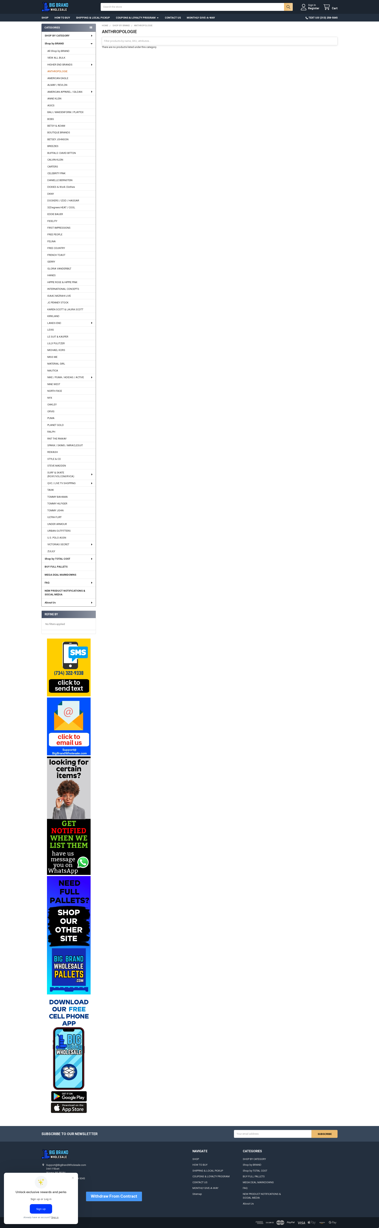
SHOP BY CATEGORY (57, 35)
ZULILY (51, 551)
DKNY (50, 193)
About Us (50, 602)
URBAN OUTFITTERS (59, 530)
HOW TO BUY (62, 17)
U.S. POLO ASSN (56, 537)
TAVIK (50, 489)
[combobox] (197, 7)
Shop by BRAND (54, 43)
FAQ (47, 582)
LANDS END (54, 323)
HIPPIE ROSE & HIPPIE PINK (62, 282)
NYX (49, 397)
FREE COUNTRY (56, 248)
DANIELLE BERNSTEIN (59, 180)
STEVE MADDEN (56, 465)
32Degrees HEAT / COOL (61, 207)
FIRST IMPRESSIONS (58, 227)
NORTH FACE (54, 390)
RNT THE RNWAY (57, 438)
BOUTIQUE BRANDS (58, 132)
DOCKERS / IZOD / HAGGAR (63, 200)
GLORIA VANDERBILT (59, 268)
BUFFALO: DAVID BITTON (61, 153)
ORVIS (50, 411)
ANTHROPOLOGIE (57, 71)
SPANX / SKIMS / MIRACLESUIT (65, 445)
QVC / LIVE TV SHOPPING (61, 483)
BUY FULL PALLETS (56, 566)
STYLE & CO (54, 458)
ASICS (50, 105)
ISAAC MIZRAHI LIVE (59, 295)
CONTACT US (173, 17)
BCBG (50, 119)
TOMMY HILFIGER (57, 503)
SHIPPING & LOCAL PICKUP (93, 17)
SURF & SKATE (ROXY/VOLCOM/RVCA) (60, 474)
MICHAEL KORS (56, 350)
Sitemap (197, 1193)
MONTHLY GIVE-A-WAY (201, 17)
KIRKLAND (53, 316)
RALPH (51, 431)
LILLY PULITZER (56, 343)
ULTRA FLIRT (54, 517)
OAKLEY (52, 404)
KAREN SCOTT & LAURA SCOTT (65, 309)
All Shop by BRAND (58, 51)
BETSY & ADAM (56, 125)
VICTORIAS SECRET (58, 544)
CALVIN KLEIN (55, 159)
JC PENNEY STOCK (57, 302)
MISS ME (52, 356)
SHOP (45, 17)
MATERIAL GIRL (56, 363)
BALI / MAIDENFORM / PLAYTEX (65, 112)
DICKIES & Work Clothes (61, 186)
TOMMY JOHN (55, 510)
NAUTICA (52, 370)
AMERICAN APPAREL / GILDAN (64, 91)
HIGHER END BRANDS (59, 64)
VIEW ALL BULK (56, 57)
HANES (51, 275)
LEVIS (50, 329)
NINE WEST (53, 384)
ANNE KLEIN (54, 98)
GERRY (51, 261)
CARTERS (52, 166)
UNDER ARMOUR (57, 524)
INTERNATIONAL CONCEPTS (63, 288)
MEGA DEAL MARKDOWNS (60, 574)
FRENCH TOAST (56, 254)
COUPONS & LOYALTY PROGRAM (136, 17)
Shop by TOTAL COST (57, 558)
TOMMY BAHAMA (57, 496)
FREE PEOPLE (54, 234)
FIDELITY (52, 221)
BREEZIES (52, 146)
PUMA (50, 418)
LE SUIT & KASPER (57, 336)
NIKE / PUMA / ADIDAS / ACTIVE (65, 377)
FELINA (51, 241)
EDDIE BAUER (55, 214)
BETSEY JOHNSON (57, 139)
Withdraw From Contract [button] (114, 1196)
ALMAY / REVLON (57, 84)
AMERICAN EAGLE (57, 78)
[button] (68, 667)
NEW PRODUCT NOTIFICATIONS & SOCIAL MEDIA (65, 592)
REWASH (52, 452)
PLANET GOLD (55, 425)
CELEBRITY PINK (56, 173)
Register (313, 8)
